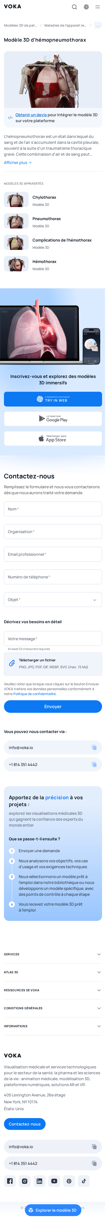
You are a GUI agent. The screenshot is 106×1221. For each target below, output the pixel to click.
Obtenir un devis (31, 114)
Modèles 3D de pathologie (20, 25)
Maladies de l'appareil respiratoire (65, 25)
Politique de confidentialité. (35, 693)
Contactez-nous (25, 1124)
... (98, 25)
